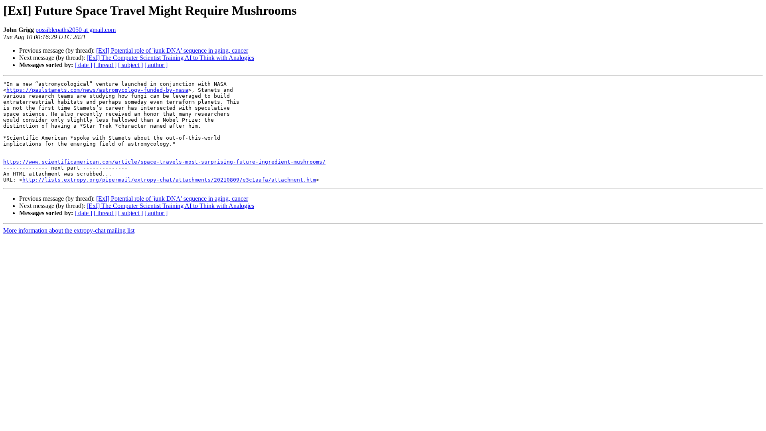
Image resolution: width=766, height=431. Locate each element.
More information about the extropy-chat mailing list (68, 230)
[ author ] (156, 64)
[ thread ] (105, 64)
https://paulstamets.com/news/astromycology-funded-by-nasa (97, 90)
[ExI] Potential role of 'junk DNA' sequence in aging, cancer (172, 50)
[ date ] (83, 64)
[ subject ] (130, 64)
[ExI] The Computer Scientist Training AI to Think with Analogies (170, 57)
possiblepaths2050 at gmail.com (76, 29)
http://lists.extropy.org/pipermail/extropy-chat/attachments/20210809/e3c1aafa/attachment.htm (169, 180)
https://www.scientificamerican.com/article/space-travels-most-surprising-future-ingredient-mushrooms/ (164, 162)
